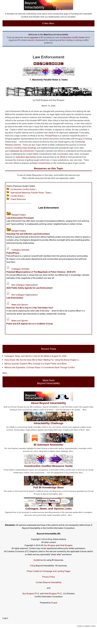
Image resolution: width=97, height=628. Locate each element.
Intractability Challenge (48, 423)
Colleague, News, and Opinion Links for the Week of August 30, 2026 (35, 355)
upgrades (34, 37)
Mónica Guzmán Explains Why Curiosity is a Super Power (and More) (36, 363)
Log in (5, 618)
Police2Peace (51, 135)
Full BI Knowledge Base (48, 487)
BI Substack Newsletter (48, 444)
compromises (44, 163)
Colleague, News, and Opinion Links (48, 508)
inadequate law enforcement (21, 150)
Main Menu (48, 23)
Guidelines (38, 559)
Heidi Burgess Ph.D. (53, 593)
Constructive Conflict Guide (72, 37)
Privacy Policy (48, 576)
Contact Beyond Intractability (48, 582)
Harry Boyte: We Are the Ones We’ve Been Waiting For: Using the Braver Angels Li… (43, 359)
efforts (62, 156)
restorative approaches (26, 156)
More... (6, 372)
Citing (32, 565)
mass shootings (29, 147)
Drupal (54, 602)
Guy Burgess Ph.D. (31, 593)
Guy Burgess (50, 545)
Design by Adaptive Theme (86, 626)
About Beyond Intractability (48, 403)
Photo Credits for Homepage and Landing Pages (48, 571)
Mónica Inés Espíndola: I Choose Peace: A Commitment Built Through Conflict (40, 367)
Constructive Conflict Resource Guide (48, 465)
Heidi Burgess (66, 545)
